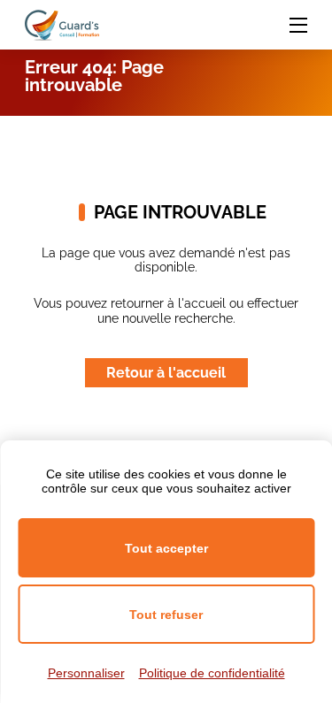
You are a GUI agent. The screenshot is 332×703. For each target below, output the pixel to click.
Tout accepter (166, 548)
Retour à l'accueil (166, 372)
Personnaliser (86, 673)
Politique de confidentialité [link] (212, 673)
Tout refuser (166, 614)
